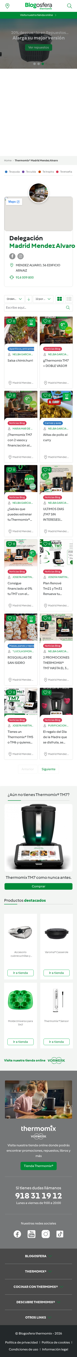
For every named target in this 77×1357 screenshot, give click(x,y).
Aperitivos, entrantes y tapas (26, 348)
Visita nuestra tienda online (36, 15)
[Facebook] (17, 1234)
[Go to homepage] (38, 6)
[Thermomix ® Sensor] (57, 1000)
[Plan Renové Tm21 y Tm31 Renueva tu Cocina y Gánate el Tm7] (56, 554)
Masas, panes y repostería (24, 645)
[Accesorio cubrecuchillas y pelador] (20, 931)
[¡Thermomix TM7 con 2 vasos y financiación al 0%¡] (20, 406)
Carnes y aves (53, 423)
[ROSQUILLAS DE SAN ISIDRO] (20, 629)
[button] (69, 6)
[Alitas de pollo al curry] (56, 406)
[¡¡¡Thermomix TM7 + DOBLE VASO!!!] (56, 332)
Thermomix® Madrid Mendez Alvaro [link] (36, 160)
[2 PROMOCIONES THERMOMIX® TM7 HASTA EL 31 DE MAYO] (56, 629)
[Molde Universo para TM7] (20, 1000)
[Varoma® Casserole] (57, 931)
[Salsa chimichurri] (20, 332)
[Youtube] (31, 1234)
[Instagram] (45, 1234)
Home (7, 160)
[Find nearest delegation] (7, 6)
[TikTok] (59, 1234)
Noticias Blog (52, 348)
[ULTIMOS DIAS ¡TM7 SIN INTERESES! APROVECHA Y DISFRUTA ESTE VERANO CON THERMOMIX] (56, 480)
